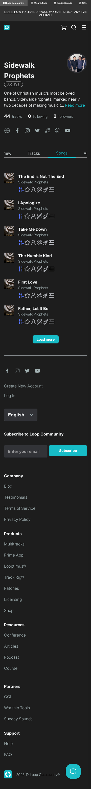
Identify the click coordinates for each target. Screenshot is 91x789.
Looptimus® (15, 566)
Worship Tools (17, 707)
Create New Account (23, 385)
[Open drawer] (84, 27)
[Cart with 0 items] (64, 27)
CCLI (8, 696)
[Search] (74, 27)
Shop (8, 610)
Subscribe (68, 450)
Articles (11, 646)
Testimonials (15, 497)
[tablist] (45, 153)
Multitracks (14, 543)
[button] (7, 130)
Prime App (13, 555)
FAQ (8, 754)
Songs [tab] (61, 152)
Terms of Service (19, 508)
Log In (9, 395)
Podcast (11, 657)
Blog (8, 486)
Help (8, 743)
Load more (46, 339)
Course (10, 668)
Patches (11, 588)
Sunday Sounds (18, 718)
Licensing (13, 599)
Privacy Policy (17, 519)
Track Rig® (14, 577)
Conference (15, 635)
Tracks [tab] (34, 153)
